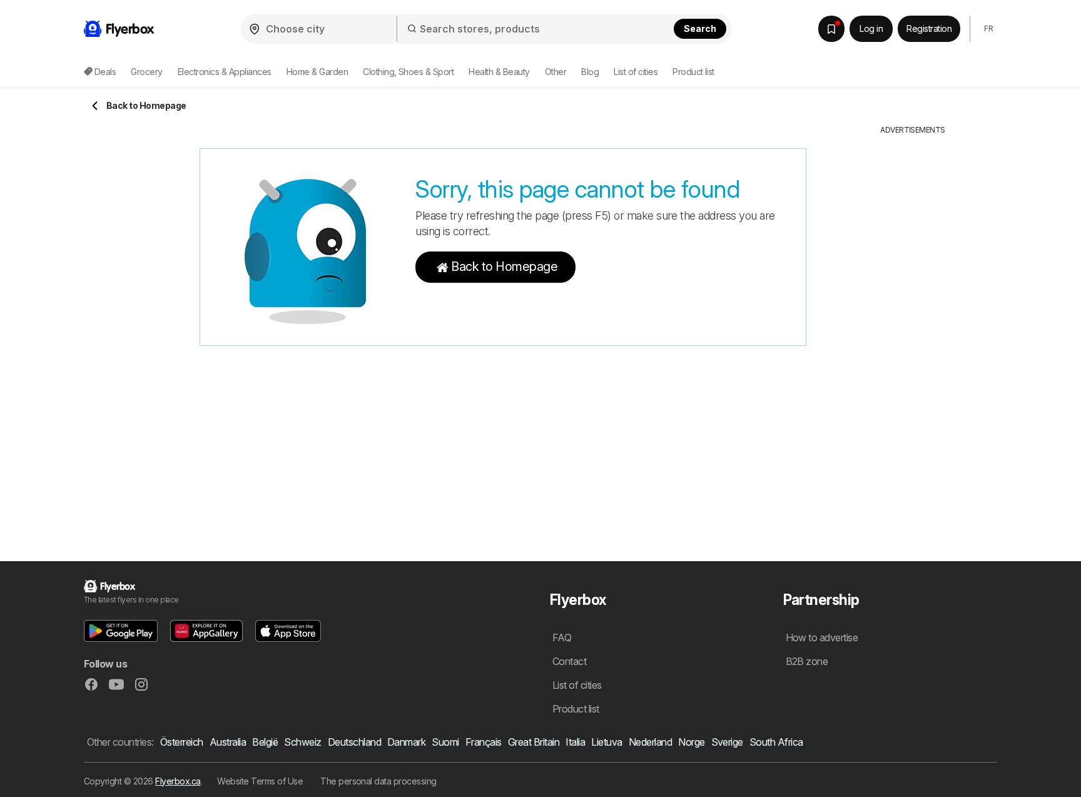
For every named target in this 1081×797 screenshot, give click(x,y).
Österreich (181, 742)
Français (483, 742)
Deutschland (354, 742)
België (265, 742)
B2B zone (807, 661)
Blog (590, 71)
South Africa (776, 742)
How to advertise (822, 637)
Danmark (406, 742)
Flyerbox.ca (177, 781)
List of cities (635, 71)
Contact (569, 661)
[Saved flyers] (831, 29)
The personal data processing (378, 781)
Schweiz (302, 742)
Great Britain (533, 742)
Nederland (650, 742)
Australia (228, 742)
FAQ (561, 637)
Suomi (445, 742)
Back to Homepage (504, 266)
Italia (575, 742)
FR (988, 28)
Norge (691, 742)
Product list (693, 71)
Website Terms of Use (260, 781)
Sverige (727, 742)
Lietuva (606, 742)
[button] (121, 631)
